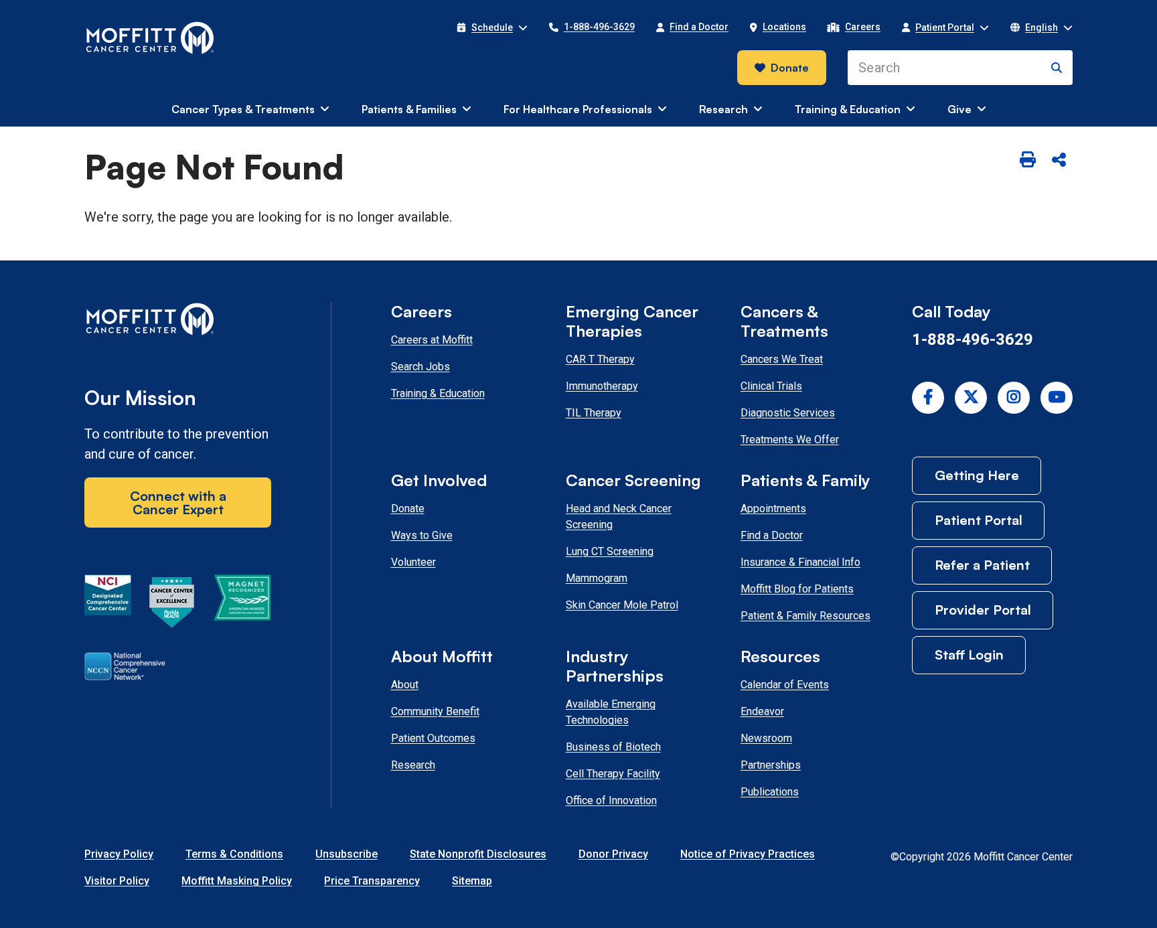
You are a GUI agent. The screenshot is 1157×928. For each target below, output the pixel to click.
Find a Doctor (772, 535)
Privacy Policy (118, 854)
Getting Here (977, 475)
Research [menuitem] (723, 109)
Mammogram (596, 578)
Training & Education (438, 393)
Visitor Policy (116, 880)
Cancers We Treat (782, 359)
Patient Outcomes (433, 738)
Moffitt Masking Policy (236, 880)
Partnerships (771, 765)
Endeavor (762, 711)
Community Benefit (435, 711)
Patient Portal (978, 520)
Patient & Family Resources (805, 615)
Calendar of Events (785, 684)
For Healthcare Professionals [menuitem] (578, 109)
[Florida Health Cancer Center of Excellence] (172, 604)
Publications (770, 791)
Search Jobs (420, 366)
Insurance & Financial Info (800, 562)
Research (413, 765)
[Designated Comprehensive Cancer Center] (107, 604)
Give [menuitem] (959, 109)
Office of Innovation (611, 800)
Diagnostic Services (788, 412)
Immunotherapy (602, 386)
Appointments (773, 508)
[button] (492, 27)
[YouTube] (1056, 398)
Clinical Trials (771, 386)
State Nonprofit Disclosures (478, 854)
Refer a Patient (982, 564)
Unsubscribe (346, 854)
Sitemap (472, 880)
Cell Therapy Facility (613, 773)
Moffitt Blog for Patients (797, 589)
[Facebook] (928, 398)
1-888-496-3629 (972, 339)
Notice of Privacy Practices (747, 854)
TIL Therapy (593, 412)
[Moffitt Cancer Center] (150, 38)
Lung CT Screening (609, 551)
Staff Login (969, 654)
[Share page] (1059, 161)
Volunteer (413, 562)
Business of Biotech (613, 747)
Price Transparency (372, 880)
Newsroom (766, 738)
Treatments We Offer (790, 439)
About (404, 684)
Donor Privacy (613, 854)
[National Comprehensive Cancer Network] (124, 669)
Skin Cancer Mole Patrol (622, 605)
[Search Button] (1056, 67)
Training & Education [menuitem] (848, 109)
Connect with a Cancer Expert (178, 502)
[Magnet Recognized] (242, 604)
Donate (790, 67)
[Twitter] (971, 398)
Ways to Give (422, 535)
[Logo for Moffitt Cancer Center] (177, 321)
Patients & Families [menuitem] (409, 109)
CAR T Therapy (600, 359)
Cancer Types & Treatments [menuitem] (243, 109)
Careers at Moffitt (432, 339)
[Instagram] (1014, 398)
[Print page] (1028, 161)
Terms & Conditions (234, 854)
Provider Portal (983, 609)
